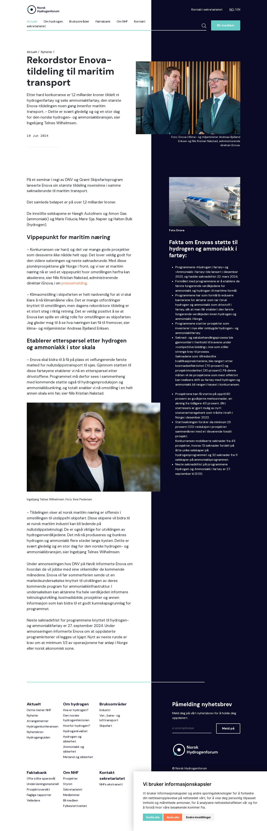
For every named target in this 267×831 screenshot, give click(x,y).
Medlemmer (71, 795)
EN (238, 9)
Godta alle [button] (152, 817)
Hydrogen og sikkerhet (72, 739)
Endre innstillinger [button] (198, 817)
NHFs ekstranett (111, 784)
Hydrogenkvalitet (75, 731)
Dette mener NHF (39, 710)
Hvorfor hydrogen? (76, 726)
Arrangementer (38, 721)
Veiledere (33, 800)
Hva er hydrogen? (75, 710)
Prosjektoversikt (38, 789)
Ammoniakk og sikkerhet (73, 749)
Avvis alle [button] (173, 817)
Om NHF (122, 21)
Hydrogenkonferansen (42, 726)
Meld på (228, 728)
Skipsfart (105, 726)
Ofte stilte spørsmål (41, 778)
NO (231, 9)
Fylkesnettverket (75, 806)
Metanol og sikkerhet (78, 757)
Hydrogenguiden (38, 737)
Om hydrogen (53, 21)
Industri (104, 710)
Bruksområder (79, 21)
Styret (67, 784)
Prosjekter (70, 778)
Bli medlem (225, 25)
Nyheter (46, 52)
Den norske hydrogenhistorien (76, 717)
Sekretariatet (72, 789)
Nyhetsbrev (35, 732)
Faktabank (103, 21)
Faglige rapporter (39, 795)
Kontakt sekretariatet (206, 9)
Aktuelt (32, 21)
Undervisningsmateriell (43, 784)
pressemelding (74, 283)
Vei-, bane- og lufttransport (109, 717)
